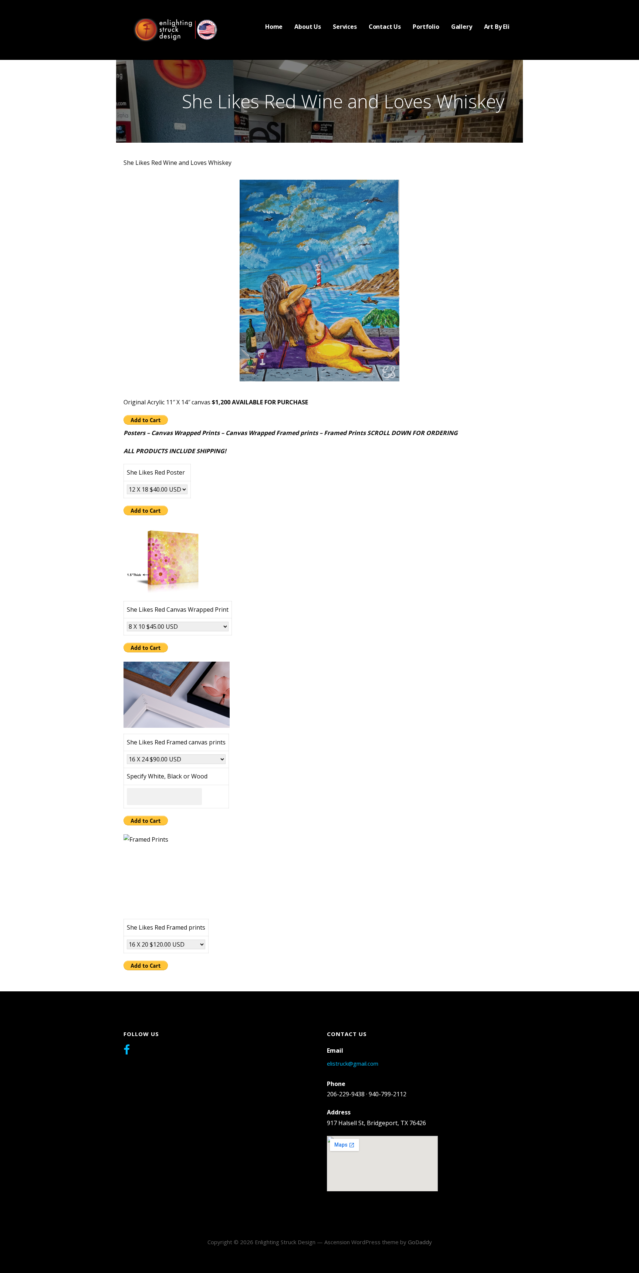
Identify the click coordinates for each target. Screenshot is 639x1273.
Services (345, 27)
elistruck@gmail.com (352, 1063)
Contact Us (385, 27)
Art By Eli (497, 27)
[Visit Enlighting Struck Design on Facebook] (127, 1050)
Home (274, 27)
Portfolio (426, 27)
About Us (307, 27)
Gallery (461, 27)
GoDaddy (420, 1242)
